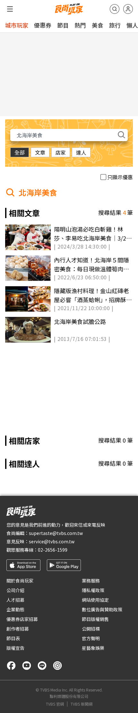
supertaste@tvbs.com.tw (56, 533)
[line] (42, 665)
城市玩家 (16, 25)
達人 (81, 152)
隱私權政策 (93, 590)
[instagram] (57, 665)
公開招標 (91, 628)
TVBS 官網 (55, 704)
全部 (19, 152)
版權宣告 (15, 648)
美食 (97, 25)
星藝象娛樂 (93, 648)
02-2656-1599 (52, 550)
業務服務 (91, 580)
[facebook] (11, 665)
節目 (63, 25)
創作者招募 (17, 628)
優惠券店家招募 (22, 619)
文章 (40, 152)
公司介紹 (15, 590)
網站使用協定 (95, 600)
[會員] (128, 9)
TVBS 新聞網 (81, 704)
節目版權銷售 (95, 619)
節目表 (13, 638)
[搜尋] (114, 9)
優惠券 (42, 25)
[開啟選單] (10, 9)
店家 (61, 152)
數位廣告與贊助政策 (102, 609)
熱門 (80, 25)
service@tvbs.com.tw (51, 541)
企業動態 (15, 609)
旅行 (115, 25)
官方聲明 (91, 638)
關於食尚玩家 (19, 580)
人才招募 (15, 600)
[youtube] (26, 665)
